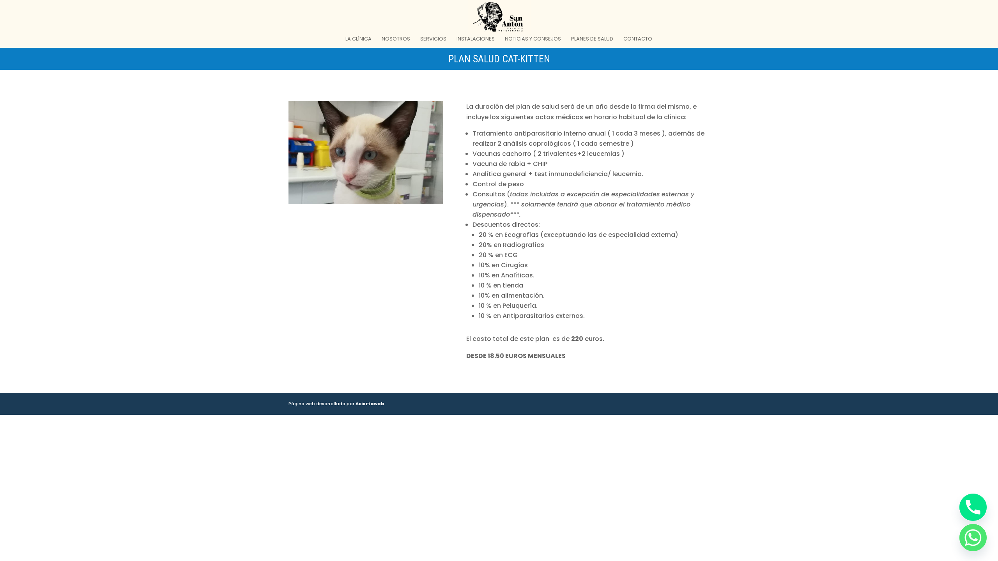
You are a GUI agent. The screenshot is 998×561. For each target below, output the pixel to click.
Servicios (433, 39)
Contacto (637, 39)
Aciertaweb (370, 403)
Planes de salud (592, 39)
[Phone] (973, 507)
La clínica (358, 39)
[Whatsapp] (973, 537)
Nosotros (396, 39)
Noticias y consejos (533, 39)
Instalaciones (476, 39)
